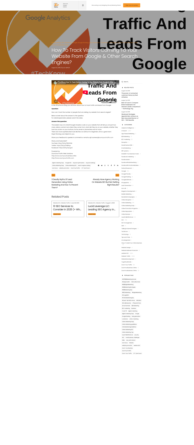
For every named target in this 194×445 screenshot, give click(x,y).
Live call (124, 188)
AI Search (126, 131)
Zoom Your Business (127, 348)
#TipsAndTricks (137, 303)
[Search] (122, 82)
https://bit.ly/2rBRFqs (64, 145)
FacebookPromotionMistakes (130, 165)
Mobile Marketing (127, 194)
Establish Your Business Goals (130, 154)
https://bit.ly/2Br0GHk (65, 143)
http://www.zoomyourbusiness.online (64, 156)
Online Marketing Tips (127, 332)
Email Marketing (126, 148)
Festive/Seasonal (127, 168)
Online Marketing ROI (70, 165)
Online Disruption (127, 200)
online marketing (133, 319)
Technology (113, 43)
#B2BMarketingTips (127, 290)
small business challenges (132, 337)
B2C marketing (66, 43)
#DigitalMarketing (136, 292)
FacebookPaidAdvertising (129, 162)
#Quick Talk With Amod (128, 300)
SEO (124, 220)
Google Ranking (83, 43)
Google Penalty (126, 174)
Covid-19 (124, 311)
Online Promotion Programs (130, 208)
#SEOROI (138, 300)
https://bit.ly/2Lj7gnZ (66, 148)
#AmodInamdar (135, 282)
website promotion (64, 168)
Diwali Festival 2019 (127, 145)
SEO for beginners (127, 223)
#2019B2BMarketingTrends (129, 279)
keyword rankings (90, 163)
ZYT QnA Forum (86, 168)
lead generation (136, 316)
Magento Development (129, 191)
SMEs (123, 340)
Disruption (125, 142)
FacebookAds (126, 159)
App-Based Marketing (128, 134)
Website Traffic (133, 43)
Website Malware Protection (130, 250)
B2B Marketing (56, 43)
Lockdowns (125, 319)
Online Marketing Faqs (58, 165)
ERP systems (125, 151)
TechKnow (104, 43)
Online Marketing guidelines (129, 324)
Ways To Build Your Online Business (131, 244)
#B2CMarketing (126, 292)
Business (133, 308)
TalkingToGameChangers (129, 228)
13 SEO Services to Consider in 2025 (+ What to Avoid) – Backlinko (67, 207)
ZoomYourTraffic (75, 168)
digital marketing (132, 311)
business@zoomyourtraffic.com (102, 137)
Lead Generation (94, 43)
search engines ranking (84, 165)
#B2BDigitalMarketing (127, 284)
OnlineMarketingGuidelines (129, 327)
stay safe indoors (130, 340)
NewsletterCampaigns (128, 197)
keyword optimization (78, 163)
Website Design (126, 247)
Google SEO (68, 163)
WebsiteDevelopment (128, 259)
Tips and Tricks (122, 43)
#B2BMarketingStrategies (128, 287)
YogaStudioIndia (127, 262)
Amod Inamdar (126, 305)
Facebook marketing (128, 157)
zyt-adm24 (66, 68)
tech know (55, 168)
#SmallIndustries (126, 303)
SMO (123, 226)
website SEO (56, 203)
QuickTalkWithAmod (128, 217)
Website (131, 343)
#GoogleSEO (125, 295)
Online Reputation (127, 211)
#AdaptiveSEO (126, 282)
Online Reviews (126, 214)
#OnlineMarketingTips (128, 298)
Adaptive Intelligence (128, 128)
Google (74, 43)
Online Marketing (127, 203)
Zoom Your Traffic (128, 265)
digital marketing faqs (58, 163)
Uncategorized (126, 240)
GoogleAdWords (127, 180)
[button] (131, 5)
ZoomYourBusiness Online (60, 45)
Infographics (126, 182)
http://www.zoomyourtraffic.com (63, 158)
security (136, 335)
